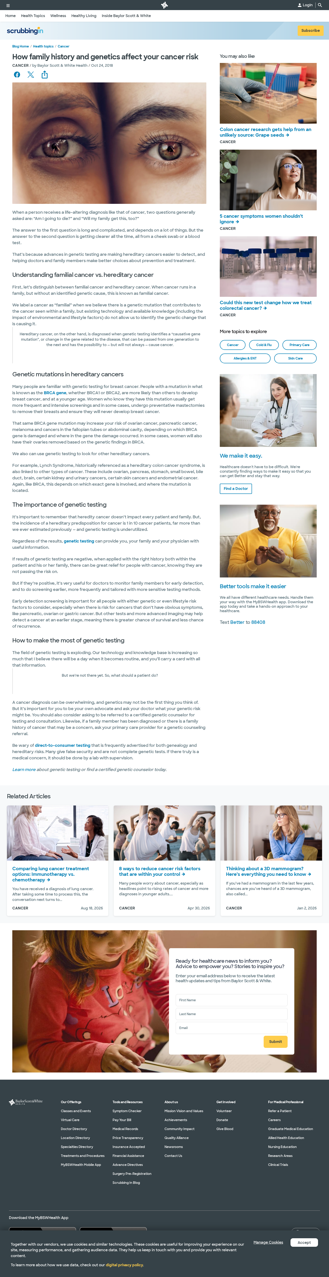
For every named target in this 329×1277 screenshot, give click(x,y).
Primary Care (300, 345)
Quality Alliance (176, 1138)
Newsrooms (173, 1147)
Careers (274, 1120)
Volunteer (224, 1111)
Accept (304, 1242)
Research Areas (280, 1156)
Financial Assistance (128, 1156)
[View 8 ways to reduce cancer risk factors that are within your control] (164, 833)
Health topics (43, 46)
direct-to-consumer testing (62, 745)
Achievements (175, 1120)
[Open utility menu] (8, 5)
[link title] (164, 5)
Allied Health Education (286, 1138)
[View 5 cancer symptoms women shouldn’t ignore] (268, 180)
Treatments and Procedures (83, 1156)
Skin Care (295, 358)
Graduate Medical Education (290, 1129)
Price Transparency (128, 1138)
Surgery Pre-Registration (132, 1174)
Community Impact (179, 1129)
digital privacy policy (124, 1265)
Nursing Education (282, 1147)
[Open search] (320, 5)
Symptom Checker (127, 1111)
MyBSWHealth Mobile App (81, 1165)
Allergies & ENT (245, 358)
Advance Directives (128, 1165)
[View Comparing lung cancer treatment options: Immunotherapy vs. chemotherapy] (57, 833)
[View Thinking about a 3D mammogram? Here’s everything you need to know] (271, 833)
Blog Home (20, 46)
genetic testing (79, 541)
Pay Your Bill (122, 1120)
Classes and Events (76, 1111)
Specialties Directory (77, 1147)
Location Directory (75, 1138)
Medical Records (125, 1129)
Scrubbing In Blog (126, 1183)
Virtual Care (70, 1120)
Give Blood (224, 1129)
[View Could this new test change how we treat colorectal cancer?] (268, 266)
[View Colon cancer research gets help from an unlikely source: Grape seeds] (268, 93)
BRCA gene (55, 393)
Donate (222, 1120)
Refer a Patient (280, 1111)
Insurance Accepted (129, 1147)
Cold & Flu (264, 345)
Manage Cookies (268, 1242)
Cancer (63, 46)
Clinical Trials (278, 1165)
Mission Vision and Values (183, 1111)
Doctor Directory (74, 1129)
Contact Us (173, 1156)
